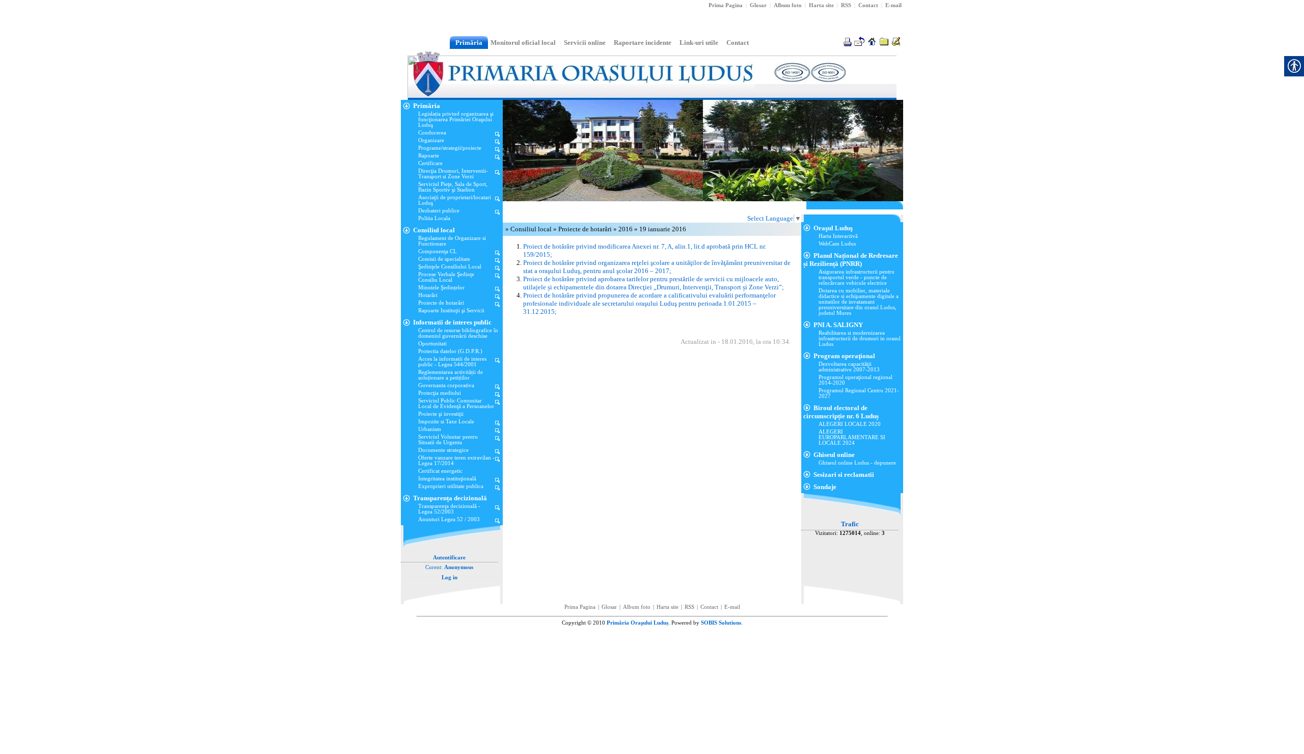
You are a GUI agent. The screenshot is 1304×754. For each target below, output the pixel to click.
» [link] (507, 229)
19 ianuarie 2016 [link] (662, 229)
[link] (846, 5)
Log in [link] (449, 577)
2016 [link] (626, 229)
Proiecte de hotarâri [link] (585, 229)
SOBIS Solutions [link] (721, 623)
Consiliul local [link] (531, 229)
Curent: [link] (449, 567)
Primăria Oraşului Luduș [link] (637, 623)
